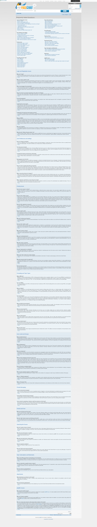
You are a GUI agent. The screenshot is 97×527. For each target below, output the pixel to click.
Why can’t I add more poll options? (23, 47)
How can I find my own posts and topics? (51, 45)
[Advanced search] (79, 11)
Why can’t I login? (20, 20)
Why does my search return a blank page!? (52, 43)
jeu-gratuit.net (46, 519)
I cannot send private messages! (50, 31)
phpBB (40, 517)
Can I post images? (20, 61)
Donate (55, 1)
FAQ (63, 14)
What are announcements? (21, 63)
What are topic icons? (20, 66)
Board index (19, 13)
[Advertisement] (76, 30)
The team (51, 514)
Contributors (60, 1)
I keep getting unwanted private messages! (52, 32)
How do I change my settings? (22, 33)
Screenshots (47, 1)
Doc (43, 1)
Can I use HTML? (20, 59)
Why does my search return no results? (51, 42)
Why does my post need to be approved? (24, 54)
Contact (64, 1)
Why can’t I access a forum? (22, 49)
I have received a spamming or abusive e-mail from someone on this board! (57, 33)
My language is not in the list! (22, 36)
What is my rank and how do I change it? (24, 38)
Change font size (70, 13)
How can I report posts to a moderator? (23, 52)
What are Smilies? (20, 60)
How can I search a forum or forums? (51, 41)
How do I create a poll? (21, 46)
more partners (51, 519)
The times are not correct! (21, 34)
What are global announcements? (22, 62)
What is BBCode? (20, 58)
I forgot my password (78, 8)
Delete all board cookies (58, 514)
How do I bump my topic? (21, 55)
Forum (41, 1)
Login (70, 14)
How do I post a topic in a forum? (22, 43)
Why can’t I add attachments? (22, 50)
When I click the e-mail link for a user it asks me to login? (26, 39)
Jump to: (69, 511)
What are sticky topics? (21, 64)
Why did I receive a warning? (22, 51)
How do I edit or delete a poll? (22, 48)
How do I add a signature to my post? (23, 45)
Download (51, 1)
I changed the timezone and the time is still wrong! (25, 35)
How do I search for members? (50, 44)
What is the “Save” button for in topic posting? (24, 53)
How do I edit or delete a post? (22, 44)
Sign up (70, 8)
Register (66, 14)
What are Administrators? (49, 20)
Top (18, 77)
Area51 (22, 498)
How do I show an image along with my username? (25, 37)
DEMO (65, 11)
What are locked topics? (21, 65)
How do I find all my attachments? (50, 55)
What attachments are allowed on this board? (52, 54)
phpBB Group (47, 491)
